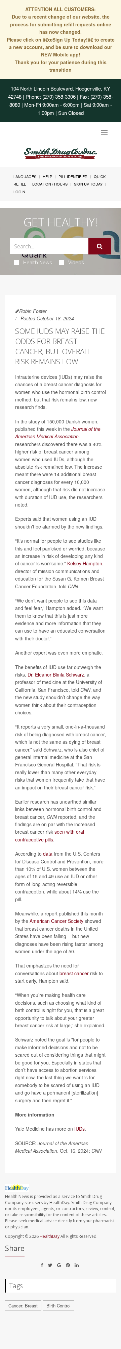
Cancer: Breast (23, 1305)
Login (19, 191)
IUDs (79, 1128)
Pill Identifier (72, 176)
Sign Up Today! (89, 184)
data (47, 853)
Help (47, 176)
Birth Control (58, 1305)
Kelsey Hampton (84, 563)
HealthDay (49, 1236)
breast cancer (74, 973)
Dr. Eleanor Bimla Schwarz (56, 674)
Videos (76, 262)
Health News (37, 262)
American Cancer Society (57, 920)
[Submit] (99, 246)
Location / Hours (50, 184)
